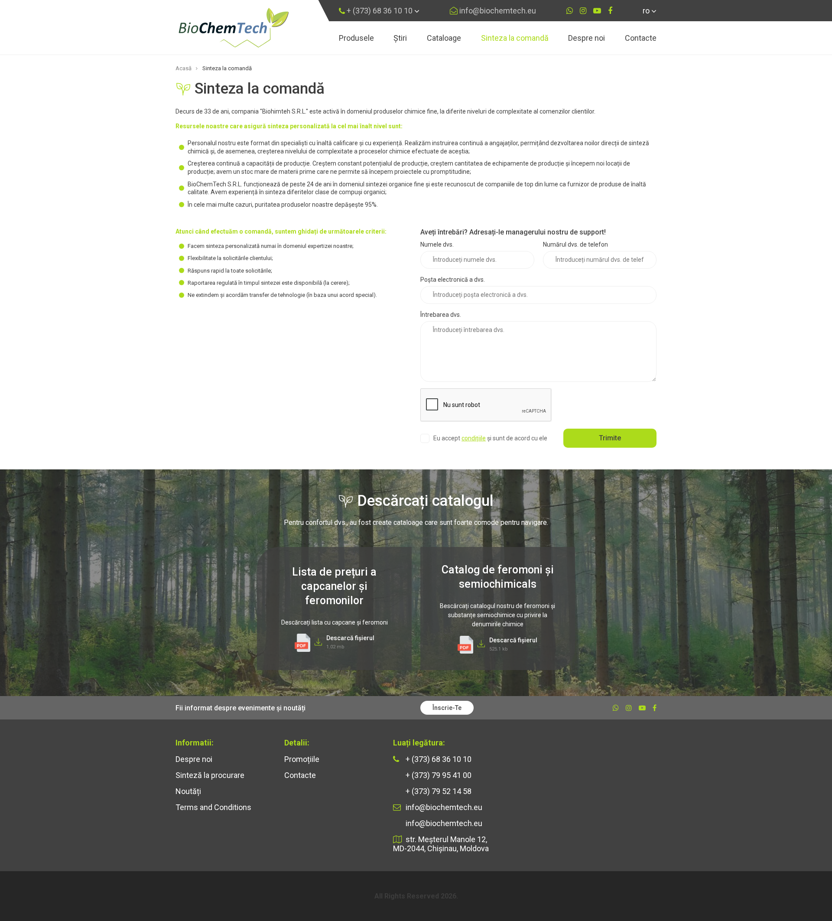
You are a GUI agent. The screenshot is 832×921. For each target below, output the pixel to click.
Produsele (356, 37)
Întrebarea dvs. (440, 314)
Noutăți (188, 791)
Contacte (640, 37)
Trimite (610, 438)
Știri (400, 37)
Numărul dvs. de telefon (575, 244)
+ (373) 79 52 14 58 (437, 791)
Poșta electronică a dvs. (452, 279)
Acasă (184, 68)
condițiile (474, 438)
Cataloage (444, 37)
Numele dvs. (437, 244)
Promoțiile (301, 759)
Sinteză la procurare (210, 775)
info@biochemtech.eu (497, 10)
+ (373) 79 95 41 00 (437, 775)
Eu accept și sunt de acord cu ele (490, 438)
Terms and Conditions (213, 807)
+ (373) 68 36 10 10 (379, 10)
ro (647, 10)
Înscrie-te (447, 707)
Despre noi (586, 37)
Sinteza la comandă (515, 37)
